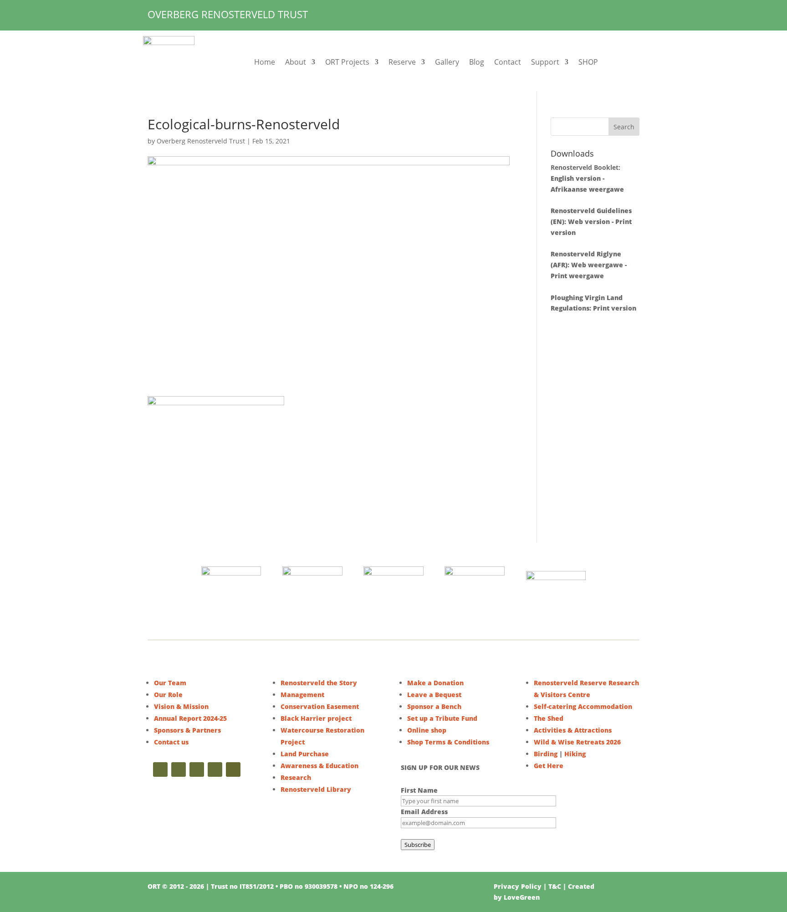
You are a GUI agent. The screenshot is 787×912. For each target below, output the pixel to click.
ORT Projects (347, 62)
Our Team (170, 682)
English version (576, 178)
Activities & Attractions (573, 730)
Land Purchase (305, 753)
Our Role (168, 694)
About (295, 62)
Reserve (402, 62)
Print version (614, 308)
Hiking (575, 753)
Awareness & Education (319, 765)
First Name (419, 790)
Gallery (447, 62)
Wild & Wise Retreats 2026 (577, 742)
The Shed (548, 718)
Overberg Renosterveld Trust (201, 141)
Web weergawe (597, 264)
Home (264, 62)
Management (302, 694)
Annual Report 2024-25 (190, 718)
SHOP (588, 62)
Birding (545, 753)
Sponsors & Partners (187, 730)
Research (296, 777)
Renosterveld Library (316, 789)
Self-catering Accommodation (583, 706)
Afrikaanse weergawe (587, 189)
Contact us (171, 742)
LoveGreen (522, 897)
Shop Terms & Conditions (448, 742)
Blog (476, 62)
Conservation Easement (320, 706)
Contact (507, 62)
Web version (589, 221)
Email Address (424, 811)
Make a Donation (435, 682)
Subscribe (417, 845)
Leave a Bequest (434, 694)
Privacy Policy (518, 886)
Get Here (548, 765)
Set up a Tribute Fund (442, 718)
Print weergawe (577, 275)
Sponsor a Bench (434, 706)
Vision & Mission (181, 706)
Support (545, 62)
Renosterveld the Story (319, 682)
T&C (554, 886)
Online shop (426, 730)
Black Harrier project (316, 718)
